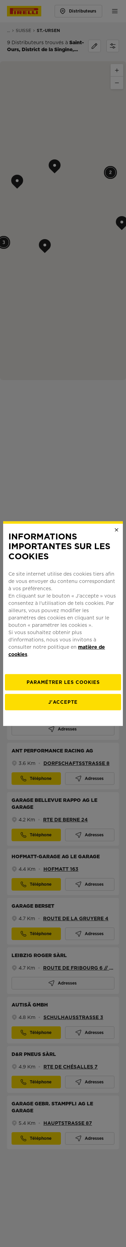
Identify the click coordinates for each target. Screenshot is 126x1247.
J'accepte (63, 702)
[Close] (116, 529)
